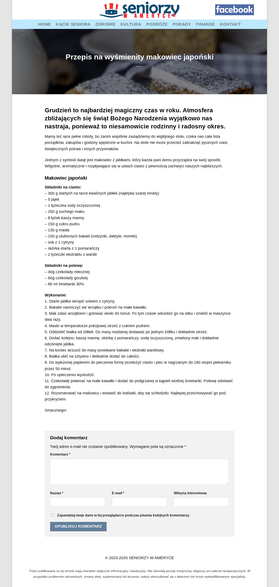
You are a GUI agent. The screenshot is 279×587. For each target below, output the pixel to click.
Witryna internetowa (190, 493)
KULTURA (131, 24)
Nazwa (56, 493)
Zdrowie (105, 24)
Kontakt (230, 24)
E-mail (118, 493)
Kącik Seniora (73, 24)
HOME (44, 24)
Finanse (205, 24)
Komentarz (60, 454)
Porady (182, 24)
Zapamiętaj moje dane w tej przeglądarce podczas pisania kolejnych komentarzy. (123, 515)
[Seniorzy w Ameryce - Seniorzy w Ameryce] (139, 10)
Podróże (157, 24)
